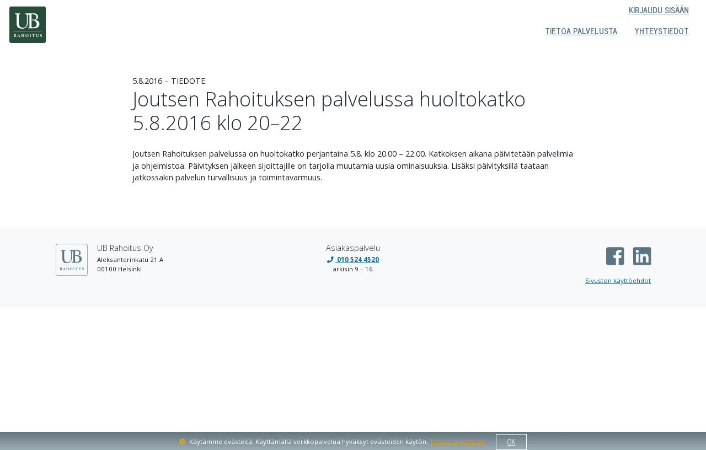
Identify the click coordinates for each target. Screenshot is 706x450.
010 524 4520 (357, 259)
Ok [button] (511, 441)
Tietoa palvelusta (581, 31)
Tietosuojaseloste (457, 441)
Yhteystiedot (662, 31)
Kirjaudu (659, 10)
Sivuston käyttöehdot (618, 280)
